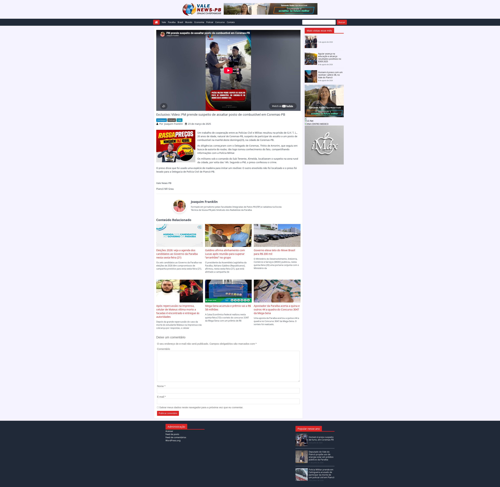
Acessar (169, 431)
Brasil (180, 22)
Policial (209, 22)
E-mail (161, 396)
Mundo (188, 22)
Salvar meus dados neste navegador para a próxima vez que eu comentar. (201, 407)
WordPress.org (172, 440)
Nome (161, 386)
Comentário (163, 349)
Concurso (220, 22)
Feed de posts (172, 434)
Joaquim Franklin (173, 123)
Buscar (341, 22)
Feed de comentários (175, 437)
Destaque (161, 120)
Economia (199, 22)
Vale (164, 22)
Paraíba (172, 22)
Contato (231, 22)
